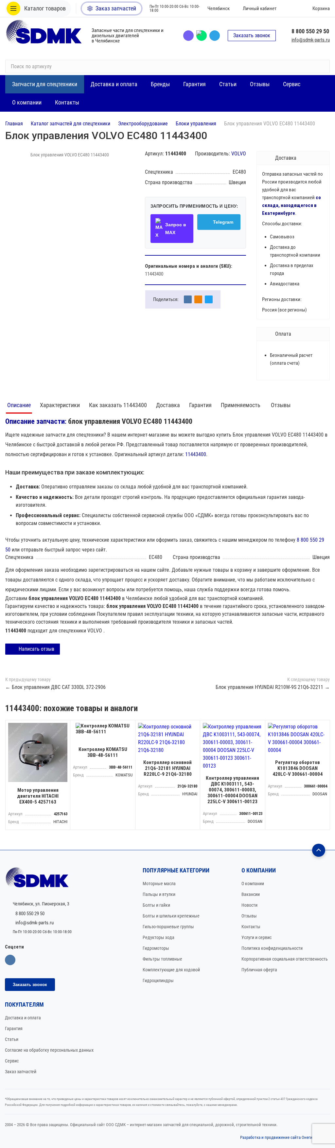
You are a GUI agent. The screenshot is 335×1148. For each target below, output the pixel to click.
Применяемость (241, 405)
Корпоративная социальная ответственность (284, 959)
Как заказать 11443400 (118, 405)
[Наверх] (318, 850)
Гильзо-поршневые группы (168, 926)
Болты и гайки (156, 905)
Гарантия (200, 405)
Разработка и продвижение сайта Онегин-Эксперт (285, 1137)
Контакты (250, 926)
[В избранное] (63, 727)
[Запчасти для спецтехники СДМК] (44, 35)
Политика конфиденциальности (272, 948)
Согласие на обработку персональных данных (49, 1050)
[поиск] (322, 66)
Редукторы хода (158, 937)
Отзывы (281, 405)
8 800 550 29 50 (310, 31)
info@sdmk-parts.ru (310, 39)
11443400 (195, 454)
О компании (252, 883)
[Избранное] (291, 8)
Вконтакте (10, 960)
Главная (14, 123)
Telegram (214, 35)
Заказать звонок (251, 35)
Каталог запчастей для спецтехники (70, 123)
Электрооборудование (143, 123)
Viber (188, 35)
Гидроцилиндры (158, 980)
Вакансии (250, 894)
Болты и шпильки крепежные (171, 915)
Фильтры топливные (162, 959)
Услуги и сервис (256, 937)
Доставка (168, 405)
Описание (19, 405)
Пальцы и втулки (159, 894)
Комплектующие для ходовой (171, 969)
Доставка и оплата (23, 1017)
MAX (201, 35)
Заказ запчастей (20, 1071)
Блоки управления (196, 123)
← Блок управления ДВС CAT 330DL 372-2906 (55, 687)
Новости (249, 905)
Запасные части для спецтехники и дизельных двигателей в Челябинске (128, 35)
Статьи (11, 1039)
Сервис (12, 1060)
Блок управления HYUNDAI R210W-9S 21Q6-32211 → (273, 687)
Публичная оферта (259, 969)
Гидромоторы (156, 948)
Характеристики (60, 405)
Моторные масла (159, 883)
